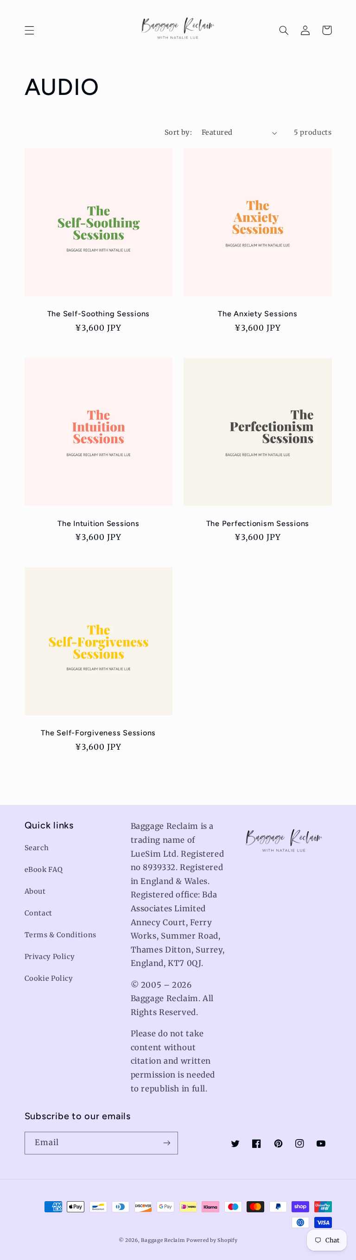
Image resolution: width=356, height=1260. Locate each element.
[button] (29, 30)
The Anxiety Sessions (257, 313)
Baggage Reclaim (162, 1240)
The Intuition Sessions (98, 523)
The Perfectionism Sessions (258, 523)
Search (37, 848)
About (35, 891)
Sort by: (178, 132)
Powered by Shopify (211, 1240)
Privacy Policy (50, 957)
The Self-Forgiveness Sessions (98, 732)
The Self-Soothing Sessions (98, 313)
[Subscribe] (167, 1143)
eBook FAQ (44, 869)
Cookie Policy (49, 978)
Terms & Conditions (60, 935)
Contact (38, 913)
